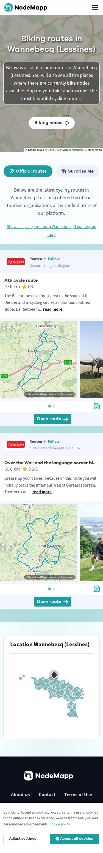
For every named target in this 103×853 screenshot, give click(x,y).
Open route (49, 419)
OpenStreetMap (58, 149)
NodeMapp (95, 149)
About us (20, 795)
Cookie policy (59, 824)
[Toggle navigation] (94, 7)
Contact (47, 795)
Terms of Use (78, 795)
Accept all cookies (76, 838)
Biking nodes (48, 123)
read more (52, 309)
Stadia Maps (36, 149)
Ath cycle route (21, 280)
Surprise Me (81, 171)
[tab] (49, 406)
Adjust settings (22, 838)
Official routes (31, 171)
